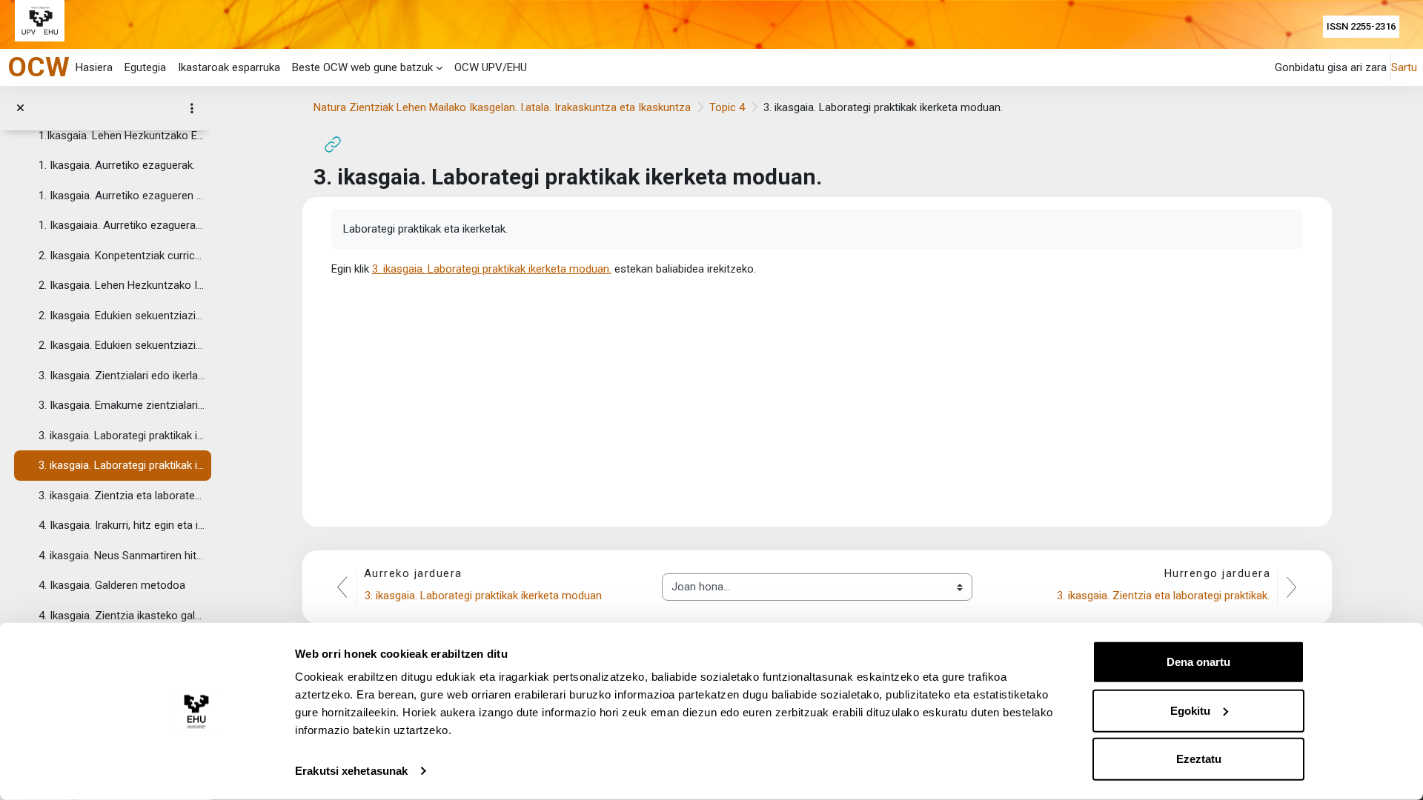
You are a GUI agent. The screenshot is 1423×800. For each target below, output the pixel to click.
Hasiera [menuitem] (94, 67)
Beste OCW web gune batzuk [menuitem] (362, 67)
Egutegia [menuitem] (145, 67)
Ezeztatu (1198, 759)
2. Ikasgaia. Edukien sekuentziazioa (122, 315)
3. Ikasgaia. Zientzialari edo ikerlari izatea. (122, 375)
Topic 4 (727, 107)
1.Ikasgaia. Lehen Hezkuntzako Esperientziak (122, 135)
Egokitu (1190, 710)
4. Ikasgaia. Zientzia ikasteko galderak (122, 615)
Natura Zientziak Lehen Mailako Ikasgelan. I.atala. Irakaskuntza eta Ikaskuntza (502, 107)
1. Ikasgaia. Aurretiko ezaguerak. (117, 165)
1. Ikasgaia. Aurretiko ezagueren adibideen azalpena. (122, 195)
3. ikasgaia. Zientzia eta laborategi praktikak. (122, 495)
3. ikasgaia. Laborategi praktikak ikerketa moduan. (122, 465)
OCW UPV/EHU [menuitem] (490, 67)
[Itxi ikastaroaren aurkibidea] (20, 108)
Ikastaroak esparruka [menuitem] (229, 67)
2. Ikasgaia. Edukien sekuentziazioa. (122, 345)
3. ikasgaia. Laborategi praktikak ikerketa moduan (122, 435)
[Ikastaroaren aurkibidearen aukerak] (192, 108)
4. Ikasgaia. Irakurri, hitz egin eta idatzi (122, 525)
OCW (38, 66)
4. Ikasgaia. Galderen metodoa (112, 585)
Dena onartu (1198, 662)
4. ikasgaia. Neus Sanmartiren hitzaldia (122, 555)
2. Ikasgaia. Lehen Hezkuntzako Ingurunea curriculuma (122, 285)
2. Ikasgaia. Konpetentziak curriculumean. (122, 255)
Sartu (1404, 67)
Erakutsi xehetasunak (351, 770)
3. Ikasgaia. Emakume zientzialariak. (122, 405)
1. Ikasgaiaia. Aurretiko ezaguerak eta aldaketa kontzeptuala (122, 225)
